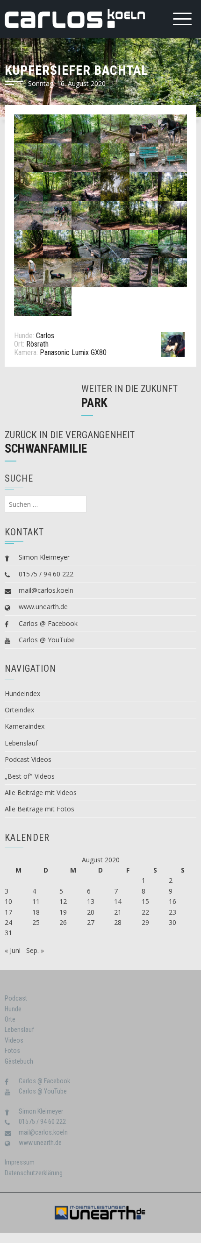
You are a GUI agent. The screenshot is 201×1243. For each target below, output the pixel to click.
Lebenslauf (21, 743)
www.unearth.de (43, 606)
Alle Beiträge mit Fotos (39, 808)
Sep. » (35, 950)
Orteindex (19, 709)
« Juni (13, 950)
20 (90, 912)
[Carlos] (173, 344)
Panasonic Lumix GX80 (73, 352)
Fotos (12, 1050)
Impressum (20, 1162)
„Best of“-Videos (30, 776)
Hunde (13, 1009)
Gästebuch (19, 1061)
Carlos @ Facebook (48, 623)
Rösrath (37, 344)
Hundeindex (22, 693)
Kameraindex (24, 726)
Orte (10, 1019)
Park (94, 403)
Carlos (45, 335)
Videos (14, 1040)
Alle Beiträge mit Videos (41, 792)
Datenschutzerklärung (34, 1173)
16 (172, 901)
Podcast (16, 998)
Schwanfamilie (46, 448)
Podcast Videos (28, 759)
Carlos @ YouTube (47, 639)
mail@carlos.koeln (46, 590)
